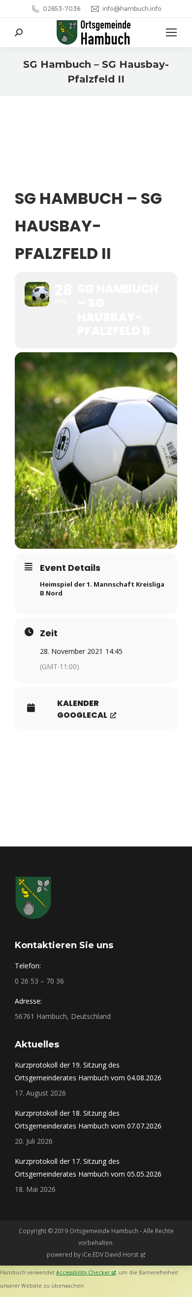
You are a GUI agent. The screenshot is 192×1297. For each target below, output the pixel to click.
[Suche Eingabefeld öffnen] (19, 32)
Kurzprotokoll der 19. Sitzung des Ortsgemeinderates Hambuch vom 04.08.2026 (88, 1071)
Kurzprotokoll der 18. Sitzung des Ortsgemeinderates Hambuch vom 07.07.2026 (88, 1119)
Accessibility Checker (83, 1272)
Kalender (78, 703)
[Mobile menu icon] (171, 32)
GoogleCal (82, 715)
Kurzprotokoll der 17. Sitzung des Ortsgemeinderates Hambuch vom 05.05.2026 (88, 1167)
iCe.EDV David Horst (110, 1254)
